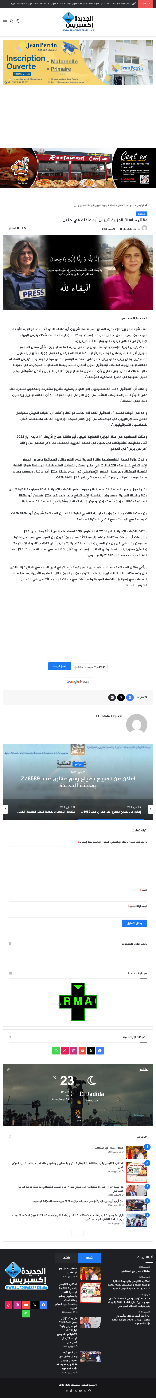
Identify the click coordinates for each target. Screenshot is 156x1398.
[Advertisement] (78, 119)
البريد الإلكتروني (137, 906)
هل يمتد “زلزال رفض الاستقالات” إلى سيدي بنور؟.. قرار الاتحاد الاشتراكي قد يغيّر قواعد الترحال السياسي (70, 1189)
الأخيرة (89, 1258)
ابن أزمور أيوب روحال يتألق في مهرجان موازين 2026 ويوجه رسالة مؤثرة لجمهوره (78, 1201)
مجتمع (129, 205)
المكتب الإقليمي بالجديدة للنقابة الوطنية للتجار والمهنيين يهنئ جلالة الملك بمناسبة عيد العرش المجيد (67, 1165)
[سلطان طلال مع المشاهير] (136, 1152)
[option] (78, 782)
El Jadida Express (131, 229)
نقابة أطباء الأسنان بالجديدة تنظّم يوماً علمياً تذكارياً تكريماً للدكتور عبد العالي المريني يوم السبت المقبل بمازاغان (76, 4)
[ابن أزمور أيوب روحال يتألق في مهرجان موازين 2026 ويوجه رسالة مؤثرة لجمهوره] (136, 1205)
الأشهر (66, 1258)
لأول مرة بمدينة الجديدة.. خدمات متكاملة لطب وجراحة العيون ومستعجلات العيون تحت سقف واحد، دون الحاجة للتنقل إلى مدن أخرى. (66, 1217)
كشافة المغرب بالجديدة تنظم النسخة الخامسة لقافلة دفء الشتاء (78, 782)
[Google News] (78, 682)
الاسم (143, 890)
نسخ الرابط (59, 666)
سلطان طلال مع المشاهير (108, 1148)
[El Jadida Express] (78, 22)
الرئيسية (140, 205)
